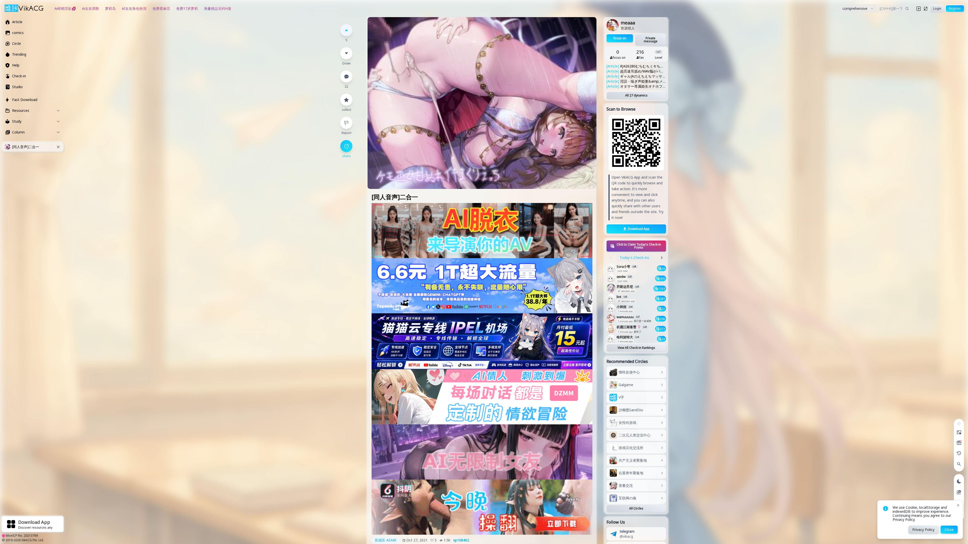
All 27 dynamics (636, 95)
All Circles (636, 508)
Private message (650, 39)
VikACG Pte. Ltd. (32, 540)
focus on (620, 38)
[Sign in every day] (959, 443)
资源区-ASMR (385, 540)
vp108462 (461, 540)
